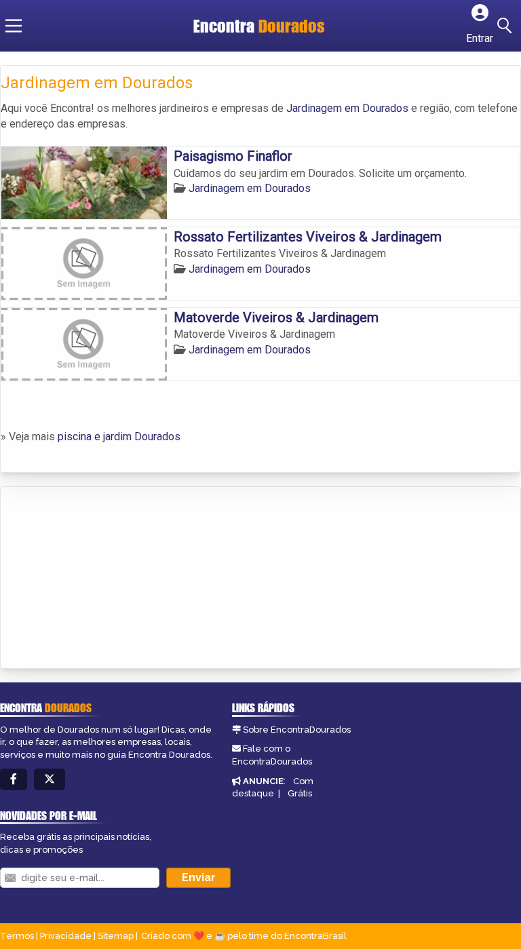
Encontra (259, 26)
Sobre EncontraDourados (297, 729)
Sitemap (116, 936)
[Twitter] (49, 780)
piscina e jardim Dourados (119, 436)
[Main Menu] (13, 25)
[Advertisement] (102, 578)
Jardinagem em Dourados (347, 108)
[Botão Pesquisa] (507, 26)
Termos (17, 936)
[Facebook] (13, 780)
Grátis (300, 793)
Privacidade (66, 936)
